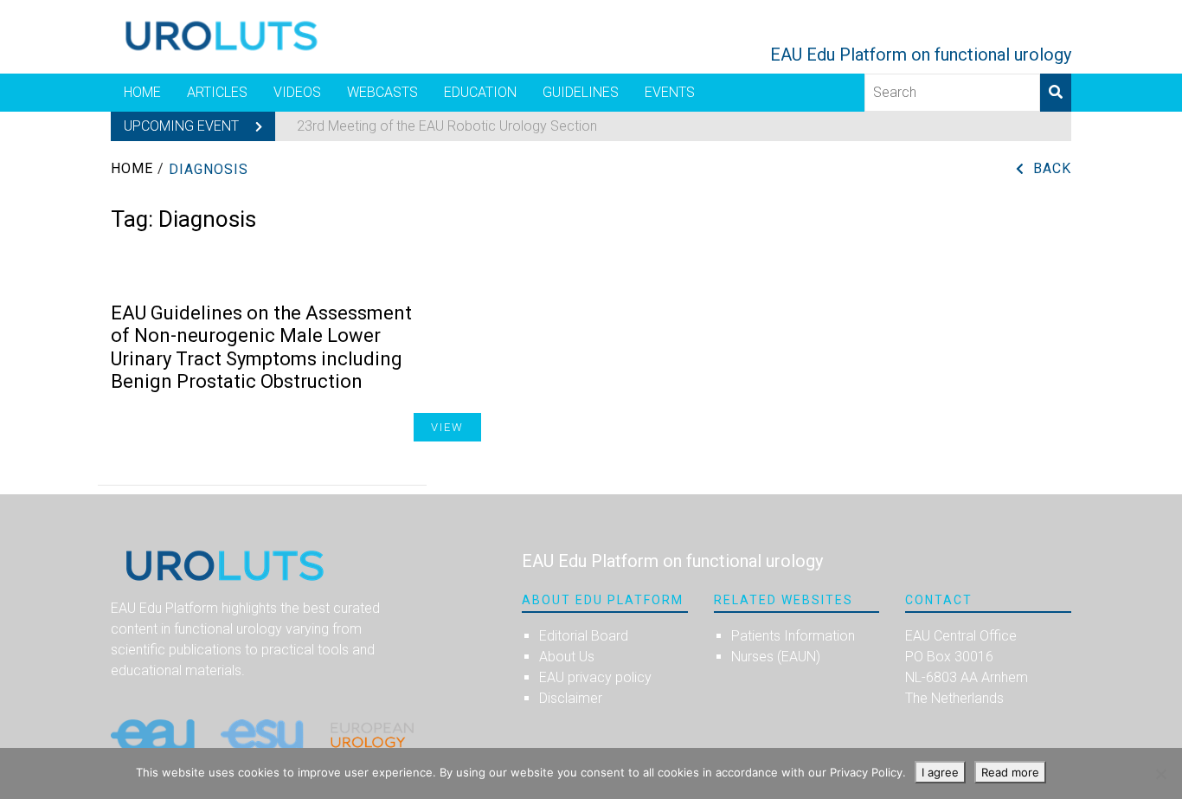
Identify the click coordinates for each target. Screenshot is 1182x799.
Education (480, 92)
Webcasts (382, 92)
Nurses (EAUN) (775, 656)
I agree (940, 772)
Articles (217, 92)
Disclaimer (570, 698)
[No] (1160, 774)
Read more (1010, 772)
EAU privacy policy (595, 677)
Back (1052, 168)
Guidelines (581, 92)
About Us (566, 656)
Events (670, 92)
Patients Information (793, 636)
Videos (297, 92)
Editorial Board (583, 636)
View (447, 427)
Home (142, 92)
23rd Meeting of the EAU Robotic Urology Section (447, 126)
